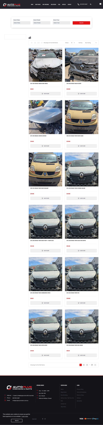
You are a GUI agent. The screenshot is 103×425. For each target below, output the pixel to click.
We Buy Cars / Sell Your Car (67, 398)
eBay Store (63, 406)
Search (81, 22)
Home (62, 389)
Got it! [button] (17, 420)
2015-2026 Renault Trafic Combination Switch (40, 293)
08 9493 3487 (83, 4)
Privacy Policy (80, 389)
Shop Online (64, 392)
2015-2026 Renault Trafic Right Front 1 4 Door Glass (42, 240)
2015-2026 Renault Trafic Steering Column (76, 188)
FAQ (62, 400)
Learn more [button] (24, 416)
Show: (67, 42)
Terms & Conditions (81, 392)
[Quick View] (31, 56)
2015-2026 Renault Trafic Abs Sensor (75, 345)
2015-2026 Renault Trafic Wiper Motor (38, 345)
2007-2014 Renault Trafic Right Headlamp (39, 188)
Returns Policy (80, 395)
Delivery (79, 398)
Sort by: (81, 42)
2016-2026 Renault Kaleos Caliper (74, 83)
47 (92, 364)
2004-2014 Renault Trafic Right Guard (75, 135)
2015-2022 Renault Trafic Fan (73, 293)
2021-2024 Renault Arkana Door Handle (39, 83)
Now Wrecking (64, 395)
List (42, 42)
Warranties (79, 400)
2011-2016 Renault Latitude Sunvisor (38, 135)
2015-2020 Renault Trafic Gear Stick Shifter (76, 240)
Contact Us (63, 403)
